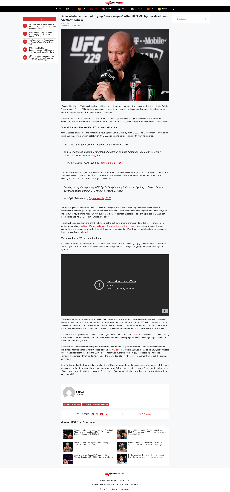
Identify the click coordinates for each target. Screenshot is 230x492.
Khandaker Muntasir (96, 404)
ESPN (138, 335)
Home (58, 9)
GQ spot (116, 350)
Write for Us (131, 484)
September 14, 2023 (112, 163)
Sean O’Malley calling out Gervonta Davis (102, 226)
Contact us (123, 480)
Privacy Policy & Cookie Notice (107, 484)
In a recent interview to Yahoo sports (77, 244)
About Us (111, 480)
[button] (173, 9)
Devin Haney (129, 226)
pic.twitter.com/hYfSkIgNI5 (85, 156)
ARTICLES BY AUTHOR (72, 404)
